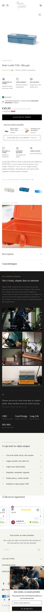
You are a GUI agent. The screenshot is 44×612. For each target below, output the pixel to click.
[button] (22, 226)
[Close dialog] (41, 569)
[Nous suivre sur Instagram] (9, 583)
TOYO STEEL (7, 60)
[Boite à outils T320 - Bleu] (24, 190)
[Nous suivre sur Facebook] (3, 583)
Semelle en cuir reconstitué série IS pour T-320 (35, 129)
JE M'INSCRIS (27, 609)
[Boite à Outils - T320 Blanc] (9, 190)
